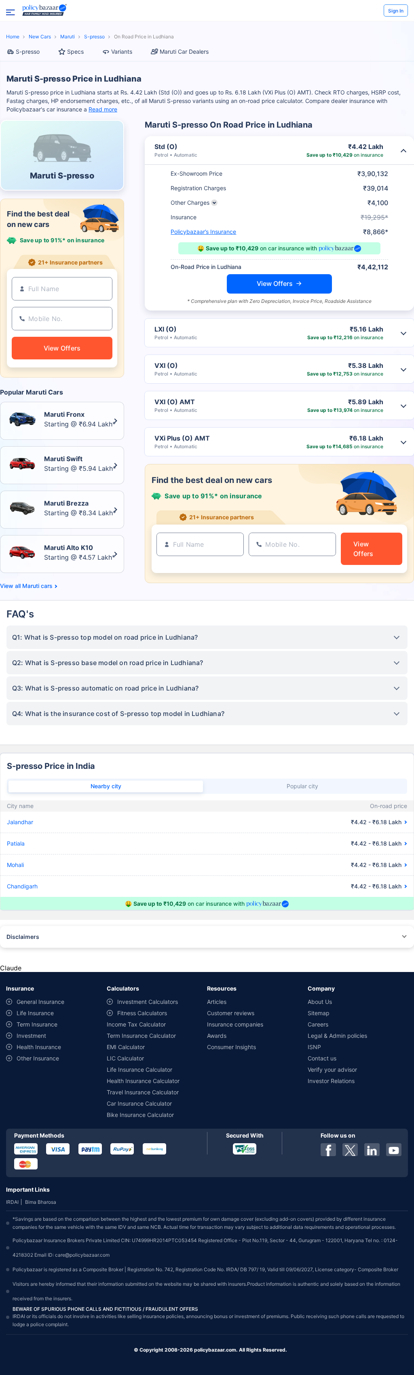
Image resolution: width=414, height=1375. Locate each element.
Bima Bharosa (40, 1202)
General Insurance (40, 1001)
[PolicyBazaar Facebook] (328, 1149)
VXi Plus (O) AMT (182, 438)
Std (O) (165, 147)
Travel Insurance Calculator (143, 1092)
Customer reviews (230, 1013)
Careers (318, 1024)
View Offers (275, 283)
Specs (75, 51)
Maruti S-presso (62, 176)
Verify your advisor (332, 1069)
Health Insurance (39, 1046)
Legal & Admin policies (337, 1035)
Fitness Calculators (142, 1013)
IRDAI (12, 1202)
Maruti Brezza (66, 503)
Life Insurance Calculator (139, 1069)
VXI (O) (166, 365)
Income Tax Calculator (136, 1024)
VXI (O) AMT (174, 402)
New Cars (40, 37)
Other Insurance (38, 1058)
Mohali (15, 864)
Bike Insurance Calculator (140, 1114)
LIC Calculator (125, 1058)
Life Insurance (35, 1013)
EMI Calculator (126, 1046)
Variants (121, 51)
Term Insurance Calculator (141, 1035)
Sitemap (319, 1013)
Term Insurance (37, 1024)
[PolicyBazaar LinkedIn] (372, 1149)
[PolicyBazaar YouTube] (393, 1149)
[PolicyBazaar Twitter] (350, 1149)
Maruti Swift (63, 459)
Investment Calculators (147, 1001)
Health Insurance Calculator (143, 1080)
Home (12, 37)
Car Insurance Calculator (139, 1103)
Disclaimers (22, 936)
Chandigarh (22, 886)
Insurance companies (235, 1024)
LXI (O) (165, 329)
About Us (320, 1001)
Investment (31, 1035)
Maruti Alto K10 (68, 548)
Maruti (67, 37)
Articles (216, 1001)
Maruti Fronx (64, 414)
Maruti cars (37, 586)
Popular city (302, 786)
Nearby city (106, 786)
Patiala (16, 843)
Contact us (322, 1058)
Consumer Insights (231, 1046)
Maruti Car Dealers (184, 51)
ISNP (314, 1046)
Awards (216, 1035)
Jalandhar (20, 822)
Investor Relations (331, 1080)
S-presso (94, 37)
